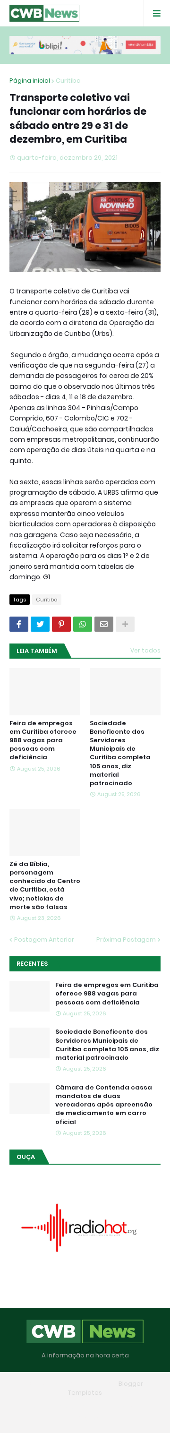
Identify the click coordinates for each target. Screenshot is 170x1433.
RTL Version (85, 1418)
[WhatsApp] (82, 624)
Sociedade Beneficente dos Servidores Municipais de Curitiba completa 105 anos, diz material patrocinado (120, 753)
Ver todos (145, 650)
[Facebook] (18, 624)
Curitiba (68, 80)
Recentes (32, 963)
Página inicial (29, 80)
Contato (126, 1406)
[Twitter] (40, 624)
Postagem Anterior (44, 939)
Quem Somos (81, 1406)
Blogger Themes (88, 1383)
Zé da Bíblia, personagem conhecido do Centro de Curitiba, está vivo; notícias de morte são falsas (44, 885)
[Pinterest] (61, 624)
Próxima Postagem (126, 939)
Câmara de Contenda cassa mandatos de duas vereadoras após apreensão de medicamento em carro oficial (104, 1104)
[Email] (103, 624)
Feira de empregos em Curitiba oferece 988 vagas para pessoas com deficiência (42, 740)
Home (39, 1406)
